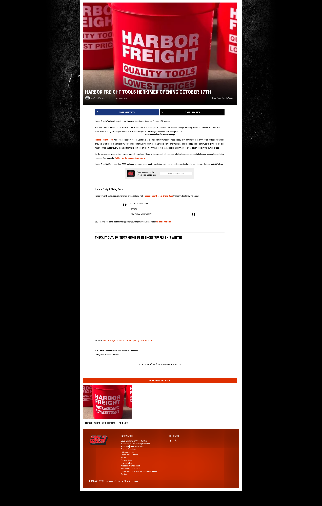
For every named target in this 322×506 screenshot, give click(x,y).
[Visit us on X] (176, 440)
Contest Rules (126, 460)
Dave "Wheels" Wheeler (98, 98)
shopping (134, 350)
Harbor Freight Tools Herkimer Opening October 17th (127, 340)
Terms (123, 458)
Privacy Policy (126, 463)
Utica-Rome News (112, 355)
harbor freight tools (114, 350)
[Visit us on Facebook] (171, 440)
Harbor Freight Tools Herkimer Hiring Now (106, 422)
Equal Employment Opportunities (134, 441)
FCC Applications (127, 452)
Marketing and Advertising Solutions (135, 444)
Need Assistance (137, 446)
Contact (124, 474)
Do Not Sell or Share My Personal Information (139, 471)
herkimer (125, 350)
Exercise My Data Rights (130, 469)
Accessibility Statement (130, 466)
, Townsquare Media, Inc (113, 481)
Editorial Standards (128, 449)
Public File (125, 446)
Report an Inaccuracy (129, 455)
